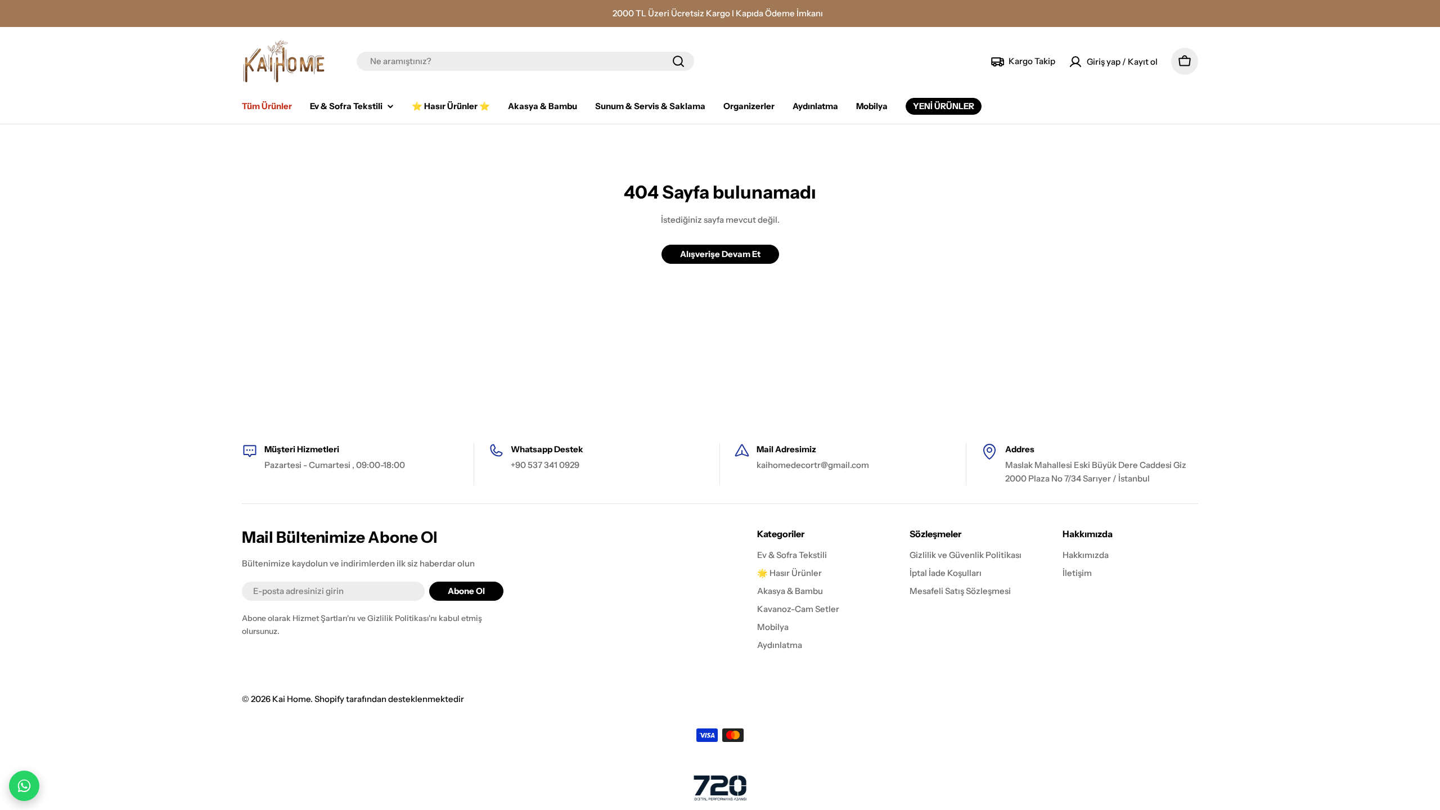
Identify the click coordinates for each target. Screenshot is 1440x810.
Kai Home (291, 699)
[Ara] (678, 61)
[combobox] (525, 61)
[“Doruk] (720, 788)
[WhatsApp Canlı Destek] (24, 786)
